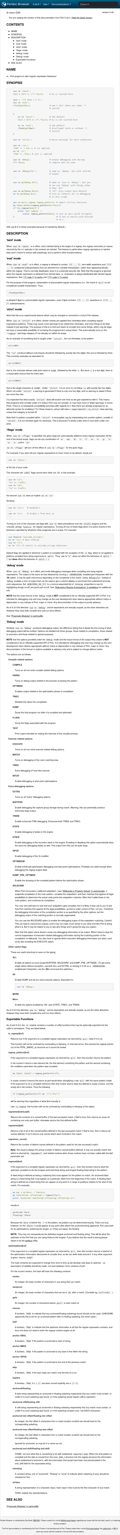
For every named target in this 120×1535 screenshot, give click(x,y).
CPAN (17, 12)
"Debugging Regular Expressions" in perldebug (76, 587)
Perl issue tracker (92, 1528)
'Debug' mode (22, 56)
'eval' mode (21, 43)
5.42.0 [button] (36, 4)
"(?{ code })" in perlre (33, 277)
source (12, 12)
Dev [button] (45, 4)
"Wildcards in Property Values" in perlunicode (83, 890)
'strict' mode (21, 46)
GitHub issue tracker (68, 1520)
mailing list (107, 1528)
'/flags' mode (22, 50)
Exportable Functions (25, 59)
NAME (14, 31)
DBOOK (36, 1520)
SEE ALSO (16, 62)
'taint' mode (21, 40)
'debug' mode (22, 53)
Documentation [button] (60, 4)
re (7, 12)
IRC (114, 1528)
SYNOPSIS (16, 34)
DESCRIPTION (18, 37)
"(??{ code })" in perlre (57, 277)
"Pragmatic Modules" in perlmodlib (27, 615)
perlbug (28, 1240)
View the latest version (81, 17)
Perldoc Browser (17, 4)
